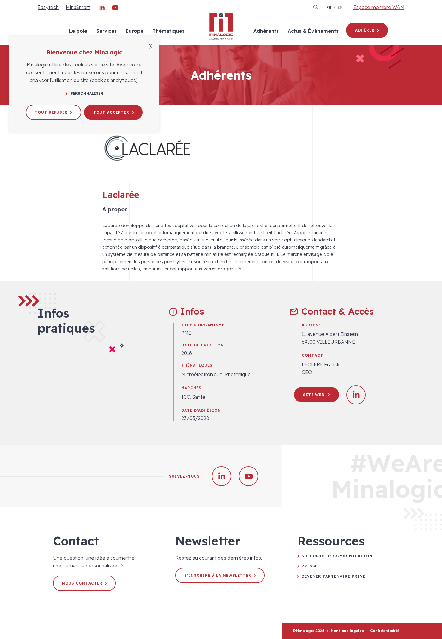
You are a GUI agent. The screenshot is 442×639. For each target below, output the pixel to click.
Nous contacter (82, 583)
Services (106, 31)
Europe (134, 31)
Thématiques (168, 31)
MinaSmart (78, 7)
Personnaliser (87, 93)
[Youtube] (115, 9)
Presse (310, 566)
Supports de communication (337, 556)
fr (329, 7)
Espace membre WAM (378, 7)
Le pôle (78, 31)
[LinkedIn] (102, 9)
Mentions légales (347, 630)
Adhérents (266, 31)
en (340, 7)
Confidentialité (385, 630)
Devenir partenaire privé (333, 576)
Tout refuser (51, 112)
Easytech (48, 7)
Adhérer (365, 30)
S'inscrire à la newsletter (217, 575)
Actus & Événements (313, 31)
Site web (314, 394)
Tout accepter (111, 112)
